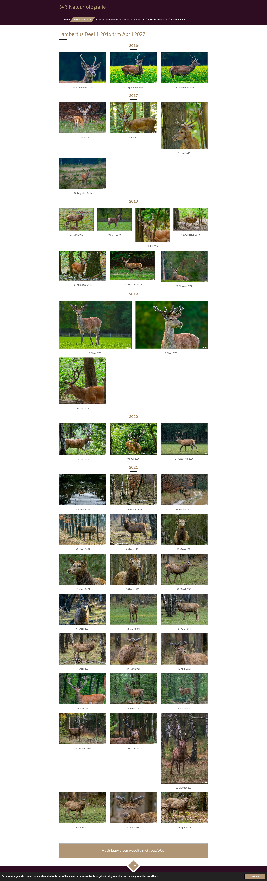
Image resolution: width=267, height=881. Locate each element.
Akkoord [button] (255, 876)
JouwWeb (157, 851)
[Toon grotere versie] (82, 67)
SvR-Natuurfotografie (82, 7)
